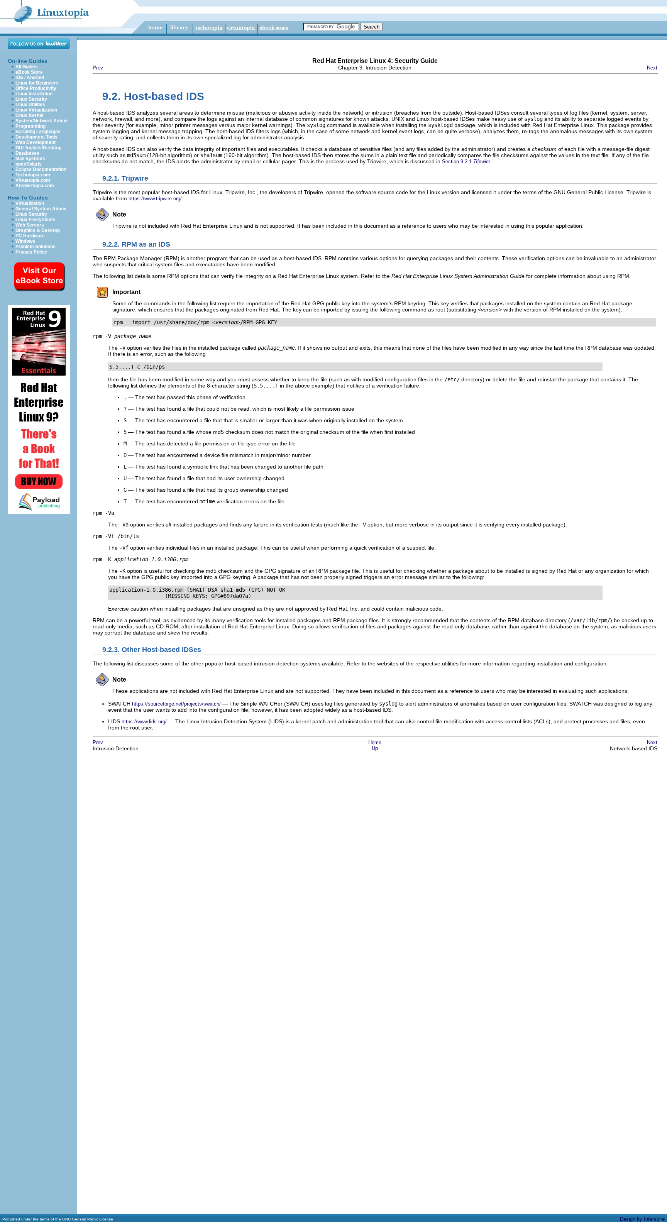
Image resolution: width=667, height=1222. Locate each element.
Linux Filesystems (35, 219)
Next (652, 68)
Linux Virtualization (36, 110)
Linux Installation (33, 93)
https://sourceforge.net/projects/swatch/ (176, 704)
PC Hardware (30, 236)
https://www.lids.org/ (144, 721)
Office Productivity (35, 88)
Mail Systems (30, 158)
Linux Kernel (29, 115)
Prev (98, 68)
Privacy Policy (31, 252)
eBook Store (29, 72)
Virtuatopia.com (32, 180)
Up (375, 748)
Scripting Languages (38, 131)
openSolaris (28, 164)
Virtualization (29, 203)
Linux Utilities (30, 104)
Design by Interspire (642, 1219)
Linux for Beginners (37, 83)
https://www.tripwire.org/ (155, 198)
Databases (27, 153)
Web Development (35, 142)
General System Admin (40, 209)
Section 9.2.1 (466, 161)
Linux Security (31, 99)
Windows (25, 241)
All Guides (26, 66)
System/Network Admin (41, 121)
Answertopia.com (34, 185)
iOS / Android (29, 77)
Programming (30, 126)
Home (374, 742)
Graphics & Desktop (37, 230)
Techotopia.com (32, 175)
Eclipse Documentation (40, 169)
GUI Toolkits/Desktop (38, 148)
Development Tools (36, 137)
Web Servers (29, 225)
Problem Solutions (35, 246)
